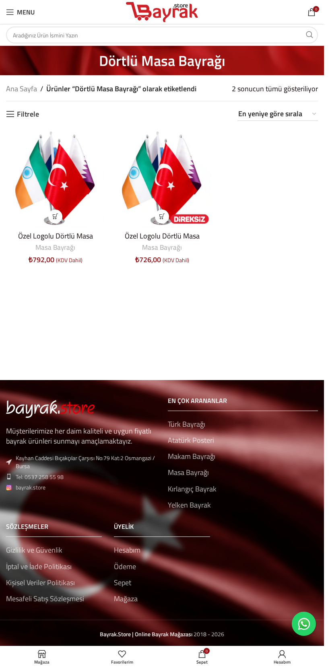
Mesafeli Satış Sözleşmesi (45, 599)
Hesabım (127, 550)
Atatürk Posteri (191, 440)
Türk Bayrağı (186, 424)
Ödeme (125, 566)
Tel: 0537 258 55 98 (40, 477)
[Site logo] (162, 11)
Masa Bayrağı (55, 247)
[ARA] (309, 35)
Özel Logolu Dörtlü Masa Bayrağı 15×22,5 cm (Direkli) (55, 240)
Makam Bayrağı (191, 456)
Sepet (122, 583)
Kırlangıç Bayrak (192, 489)
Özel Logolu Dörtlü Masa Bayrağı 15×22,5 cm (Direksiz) (162, 240)
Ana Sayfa (21, 88)
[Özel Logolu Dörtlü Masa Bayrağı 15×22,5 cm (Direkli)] (55, 178)
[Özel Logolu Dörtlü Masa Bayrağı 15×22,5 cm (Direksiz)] (162, 178)
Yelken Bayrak (189, 505)
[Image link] (50, 408)
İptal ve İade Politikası (39, 566)
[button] (55, 217)
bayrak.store (30, 487)
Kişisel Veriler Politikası (40, 583)
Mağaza (126, 599)
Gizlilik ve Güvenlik (34, 550)
